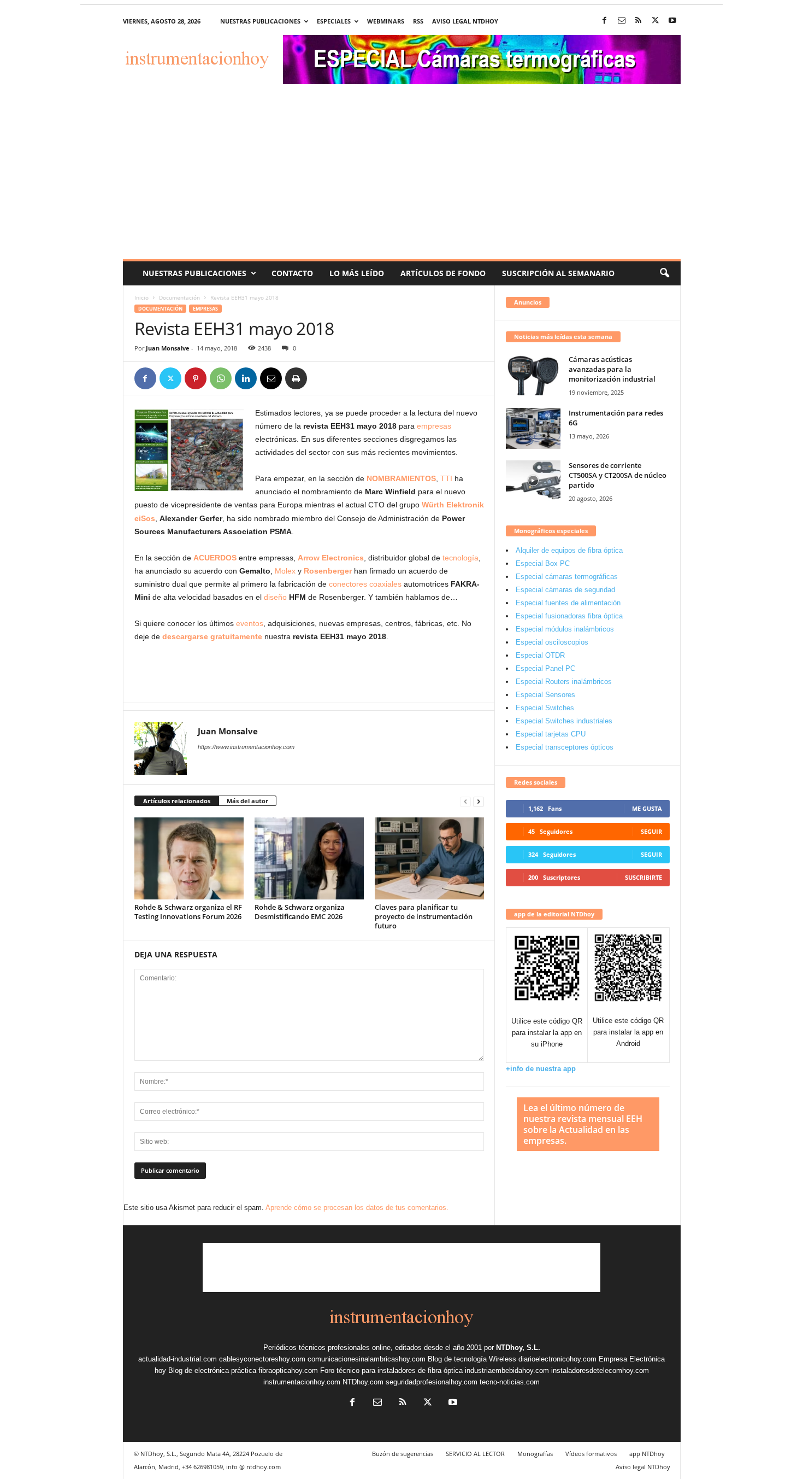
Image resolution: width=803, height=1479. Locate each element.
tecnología (459, 557)
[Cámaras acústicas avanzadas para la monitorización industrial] (533, 374)
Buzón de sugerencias (402, 1453)
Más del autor (247, 801)
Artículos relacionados (176, 801)
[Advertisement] (402, 177)
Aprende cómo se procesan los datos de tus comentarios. (356, 1207)
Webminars (385, 21)
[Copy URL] (321, 378)
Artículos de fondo (443, 273)
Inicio (141, 297)
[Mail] (621, 21)
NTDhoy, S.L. (518, 1347)
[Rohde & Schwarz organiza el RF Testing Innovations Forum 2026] (189, 858)
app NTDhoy (647, 1453)
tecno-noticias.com (510, 1382)
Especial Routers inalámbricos (564, 681)
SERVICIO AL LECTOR (475, 1453)
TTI (446, 478)
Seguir (651, 831)
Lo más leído (356, 273)
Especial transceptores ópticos (564, 747)
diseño (275, 597)
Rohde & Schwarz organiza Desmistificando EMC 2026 (300, 911)
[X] (655, 21)
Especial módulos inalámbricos (565, 629)
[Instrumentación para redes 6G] (533, 428)
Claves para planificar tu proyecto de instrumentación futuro (424, 916)
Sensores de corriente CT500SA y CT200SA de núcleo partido (617, 475)
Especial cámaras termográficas (567, 576)
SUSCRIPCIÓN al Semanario (558, 273)
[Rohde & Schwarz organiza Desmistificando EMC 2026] (309, 858)
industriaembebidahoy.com (507, 1370)
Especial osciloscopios (552, 642)
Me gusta (647, 808)
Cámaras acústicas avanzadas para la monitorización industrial (612, 369)
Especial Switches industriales (564, 721)
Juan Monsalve (168, 348)
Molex (285, 570)
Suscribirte (643, 877)
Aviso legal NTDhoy (465, 21)
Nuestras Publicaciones (194, 273)
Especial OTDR (540, 655)
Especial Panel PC (545, 668)
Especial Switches (545, 708)
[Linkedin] (246, 378)
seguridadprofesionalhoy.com (431, 1382)
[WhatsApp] (221, 378)
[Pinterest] (195, 378)
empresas (434, 426)
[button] (664, 273)
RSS (418, 21)
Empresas (205, 308)
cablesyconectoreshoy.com (262, 1359)
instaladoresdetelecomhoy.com (600, 1370)
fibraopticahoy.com (288, 1370)
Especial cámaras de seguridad (565, 590)
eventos (249, 623)
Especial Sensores (545, 695)
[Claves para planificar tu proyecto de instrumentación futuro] (429, 858)
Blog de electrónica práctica (212, 1370)
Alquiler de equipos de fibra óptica (569, 550)
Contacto (292, 273)
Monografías (535, 1453)
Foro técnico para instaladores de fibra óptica (391, 1370)
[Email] (271, 378)
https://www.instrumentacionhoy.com (246, 747)
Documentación (179, 297)
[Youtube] (672, 21)
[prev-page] (465, 801)
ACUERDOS (215, 557)
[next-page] (478, 801)
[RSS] (638, 21)
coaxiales (385, 584)
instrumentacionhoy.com (301, 1382)
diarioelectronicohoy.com (557, 1359)
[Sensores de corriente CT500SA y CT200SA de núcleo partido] (533, 480)
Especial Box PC (543, 563)
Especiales (334, 21)
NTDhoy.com (363, 1382)
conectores (348, 584)
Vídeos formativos (591, 1453)
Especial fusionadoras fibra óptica (569, 616)
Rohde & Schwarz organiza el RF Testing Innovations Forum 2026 (188, 911)
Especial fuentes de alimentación (568, 603)
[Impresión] (296, 378)
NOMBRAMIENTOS (401, 478)
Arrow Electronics (331, 557)
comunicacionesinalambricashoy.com (367, 1359)
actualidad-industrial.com (177, 1359)
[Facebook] (604, 21)
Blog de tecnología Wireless (472, 1359)
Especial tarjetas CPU (551, 734)
